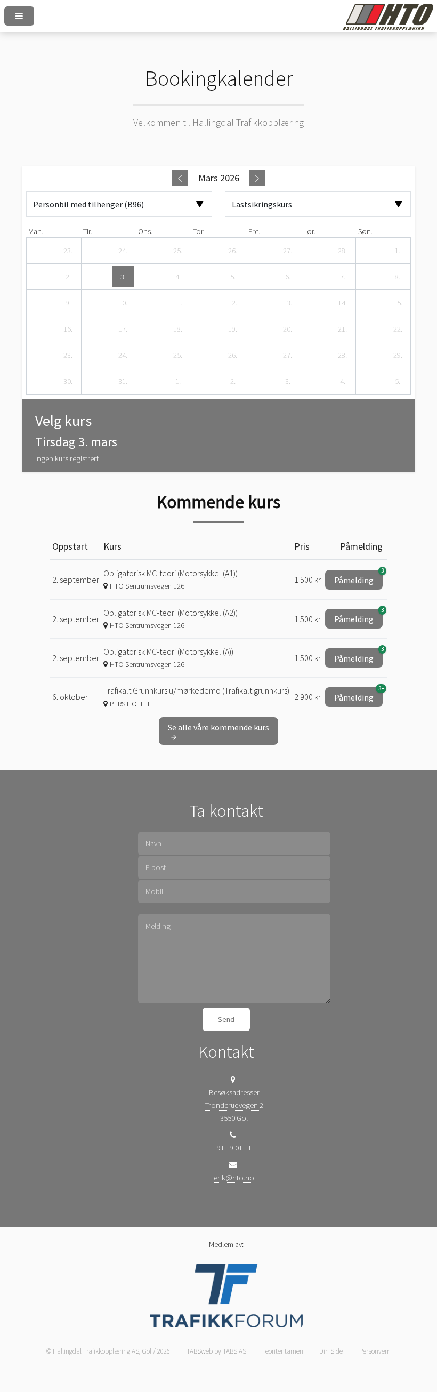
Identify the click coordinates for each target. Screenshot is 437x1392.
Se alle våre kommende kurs (218, 727)
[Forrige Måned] (180, 178)
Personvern (375, 1351)
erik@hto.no (234, 1177)
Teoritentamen (282, 1351)
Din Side (331, 1351)
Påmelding (358, 577)
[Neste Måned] (257, 178)
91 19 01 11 (234, 1148)
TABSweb (200, 1351)
